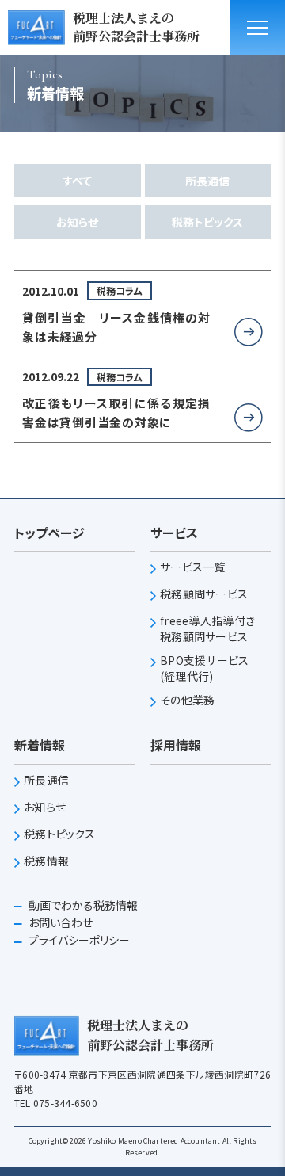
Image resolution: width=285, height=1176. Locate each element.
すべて (77, 181)
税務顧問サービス (204, 593)
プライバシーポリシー (78, 940)
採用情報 (175, 744)
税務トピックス (207, 222)
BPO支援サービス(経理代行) (204, 668)
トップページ (49, 532)
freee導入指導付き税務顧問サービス (207, 628)
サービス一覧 (193, 567)
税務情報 (46, 861)
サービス (174, 532)
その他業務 (187, 700)
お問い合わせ (59, 922)
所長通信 (207, 181)
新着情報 (39, 744)
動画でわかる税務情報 (82, 905)
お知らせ (77, 222)
